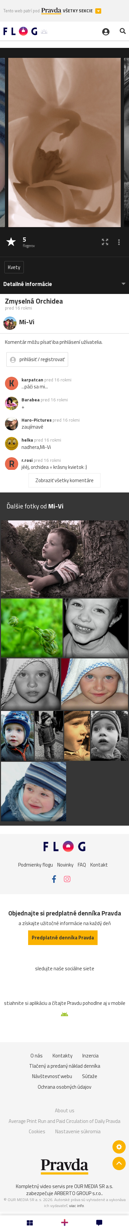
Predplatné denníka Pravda (63, 937)
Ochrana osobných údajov (64, 1086)
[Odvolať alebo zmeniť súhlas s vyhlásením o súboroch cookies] (119, 1147)
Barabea (31, 399)
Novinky (65, 865)
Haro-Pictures (37, 420)
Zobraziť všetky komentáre (64, 480)
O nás (36, 1055)
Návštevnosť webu (52, 1076)
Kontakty (62, 1055)
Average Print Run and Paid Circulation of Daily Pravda (64, 1121)
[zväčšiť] (105, 242)
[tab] (64, 280)
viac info (76, 1205)
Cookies (37, 1131)
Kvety (14, 267)
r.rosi (27, 460)
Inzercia (90, 1055)
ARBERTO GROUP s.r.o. (78, 1193)
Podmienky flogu (35, 865)
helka (27, 440)
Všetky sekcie (78, 11)
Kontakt (99, 865)
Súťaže (89, 1076)
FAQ (82, 865)
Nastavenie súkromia (78, 1131)
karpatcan (32, 379)
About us (64, 1110)
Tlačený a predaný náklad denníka (64, 1065)
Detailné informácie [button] (27, 284)
